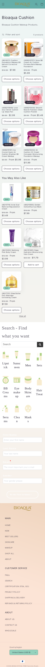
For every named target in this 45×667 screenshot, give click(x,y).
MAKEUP (9, 548)
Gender (7, 475)
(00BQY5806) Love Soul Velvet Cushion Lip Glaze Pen (10, 110)
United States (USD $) (21, 652)
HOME (7, 525)
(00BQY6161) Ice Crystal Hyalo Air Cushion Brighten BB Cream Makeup (10, 153)
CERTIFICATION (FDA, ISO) (17, 586)
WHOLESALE (10, 631)
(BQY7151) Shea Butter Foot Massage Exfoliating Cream (11, 295)
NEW (7, 531)
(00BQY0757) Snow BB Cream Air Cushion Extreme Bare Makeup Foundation (33, 63)
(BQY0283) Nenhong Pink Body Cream (10, 251)
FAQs (7, 575)
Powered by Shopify (32, 666)
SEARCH (8, 581)
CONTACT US (11, 625)
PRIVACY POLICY (12, 592)
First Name (10, 434)
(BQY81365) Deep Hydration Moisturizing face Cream (33, 252)
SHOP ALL (9, 553)
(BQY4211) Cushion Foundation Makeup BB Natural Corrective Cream (11, 63)
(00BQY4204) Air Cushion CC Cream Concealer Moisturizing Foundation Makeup (33, 153)
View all (22, 316)
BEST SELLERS (11, 536)
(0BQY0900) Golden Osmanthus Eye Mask (32, 206)
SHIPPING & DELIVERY (15, 598)
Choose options (12, 79)
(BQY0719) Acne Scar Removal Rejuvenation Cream (11, 207)
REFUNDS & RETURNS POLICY (18, 603)
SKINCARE (9, 542)
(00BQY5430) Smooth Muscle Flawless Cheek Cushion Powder (33, 110)
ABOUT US (9, 619)
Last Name (9, 448)
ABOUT (8, 559)
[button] (3, 4)
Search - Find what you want (15, 332)
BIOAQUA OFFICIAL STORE (19, 666)
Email (7, 462)
